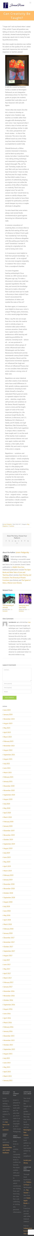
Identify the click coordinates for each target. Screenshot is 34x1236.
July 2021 (7, 764)
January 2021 (8, 781)
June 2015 (7, 1063)
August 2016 (8, 1009)
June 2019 (7, 857)
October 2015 (8, 1045)
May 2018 (7, 915)
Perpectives (5, 526)
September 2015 (9, 1049)
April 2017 (7, 973)
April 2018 (7, 920)
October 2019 (8, 839)
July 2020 (7, 804)
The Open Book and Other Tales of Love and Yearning (17, 572)
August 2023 (8, 723)
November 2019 (9, 835)
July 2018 (7, 906)
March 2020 (8, 817)
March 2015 (8, 1076)
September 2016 (9, 1005)
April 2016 (7, 1018)
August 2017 (8, 956)
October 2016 (8, 1000)
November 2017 (9, 942)
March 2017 (8, 978)
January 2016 (8, 1031)
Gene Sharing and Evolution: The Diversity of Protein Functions (17, 577)
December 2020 (9, 786)
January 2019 (8, 880)
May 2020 (7, 808)
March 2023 (8, 737)
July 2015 (7, 1058)
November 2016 (9, 996)
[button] (4, 603)
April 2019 (7, 866)
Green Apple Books (27, 1200)
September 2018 (9, 897)
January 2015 (8, 1080)
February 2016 (8, 1027)
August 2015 (8, 1054)
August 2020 (8, 799)
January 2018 (8, 933)
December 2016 (9, 991)
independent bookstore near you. (28, 1231)
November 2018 (9, 889)
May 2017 (7, 969)
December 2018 (9, 884)
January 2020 (8, 826)
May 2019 (7, 862)
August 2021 (8, 759)
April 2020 (7, 813)
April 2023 (7, 732)
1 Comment (11, 526)
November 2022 (9, 746)
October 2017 (8, 947)
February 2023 (8, 741)
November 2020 (9, 790)
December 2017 (9, 938)
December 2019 (9, 831)
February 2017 (8, 982)
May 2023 (7, 728)
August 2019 (8, 848)
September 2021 (9, 755)
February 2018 (8, 929)
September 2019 (9, 844)
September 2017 (9, 951)
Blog (28, 524)
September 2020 (9, 795)
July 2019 (7, 853)
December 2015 (9, 1036)
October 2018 (8, 893)
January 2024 (8, 714)
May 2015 (7, 1067)
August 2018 (8, 902)
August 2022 (8, 750)
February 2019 (8, 875)
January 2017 (8, 987)
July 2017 (7, 960)
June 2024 (7, 710)
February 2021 (8, 777)
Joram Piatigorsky (8, 524)
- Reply (29, 622)
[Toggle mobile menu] (30, 3)
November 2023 (9, 719)
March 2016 (8, 1023)
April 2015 (7, 1072)
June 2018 (7, 911)
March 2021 (8, 773)
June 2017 (7, 964)
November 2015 (9, 1040)
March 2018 (8, 924)
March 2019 (8, 871)
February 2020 (8, 822)
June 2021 (7, 768)
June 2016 (7, 1014)
